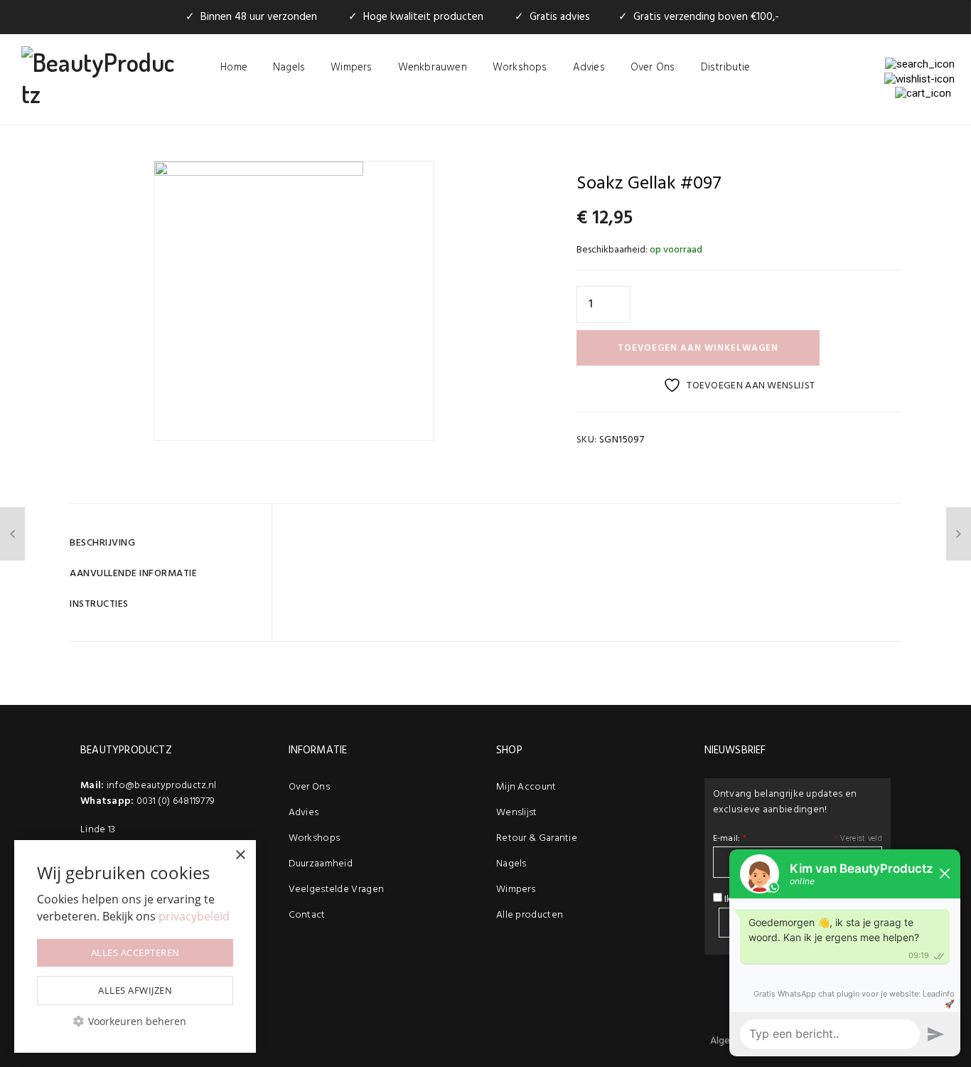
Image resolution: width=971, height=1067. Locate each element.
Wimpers (351, 67)
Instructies (99, 604)
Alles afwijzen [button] (135, 990)
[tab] (165, 543)
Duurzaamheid (321, 864)
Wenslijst (516, 813)
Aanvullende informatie (133, 574)
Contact (307, 915)
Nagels (289, 67)
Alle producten (529, 915)
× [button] (240, 855)
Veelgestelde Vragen (337, 889)
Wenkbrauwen (432, 67)
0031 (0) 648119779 (175, 801)
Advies (589, 67)
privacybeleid (194, 916)
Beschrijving (102, 543)
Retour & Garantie (536, 838)
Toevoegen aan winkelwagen (698, 348)
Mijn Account (526, 787)
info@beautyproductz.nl (162, 785)
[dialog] (135, 946)
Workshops (520, 67)
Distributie (726, 67)
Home (233, 67)
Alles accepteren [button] (135, 952)
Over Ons (653, 67)
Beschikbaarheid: (612, 250)
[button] (135, 1021)
